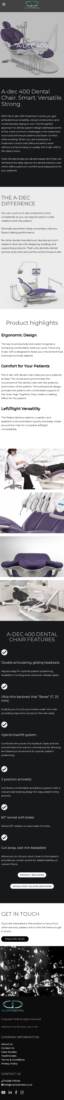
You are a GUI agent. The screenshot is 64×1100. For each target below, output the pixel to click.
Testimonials (8, 1055)
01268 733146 (12, 1080)
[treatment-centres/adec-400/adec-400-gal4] (32, 556)
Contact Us (7, 1048)
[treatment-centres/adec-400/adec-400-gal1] (32, 600)
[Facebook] (17, 1092)
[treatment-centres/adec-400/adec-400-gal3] (32, 512)
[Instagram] (23, 1092)
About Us (7, 1044)
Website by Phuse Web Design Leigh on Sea (19, 1027)
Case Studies (9, 1051)
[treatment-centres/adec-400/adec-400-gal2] (32, 469)
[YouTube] (5, 1092)
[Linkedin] (12, 1092)
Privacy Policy (9, 1063)
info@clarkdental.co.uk (18, 1084)
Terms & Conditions (13, 1059)
